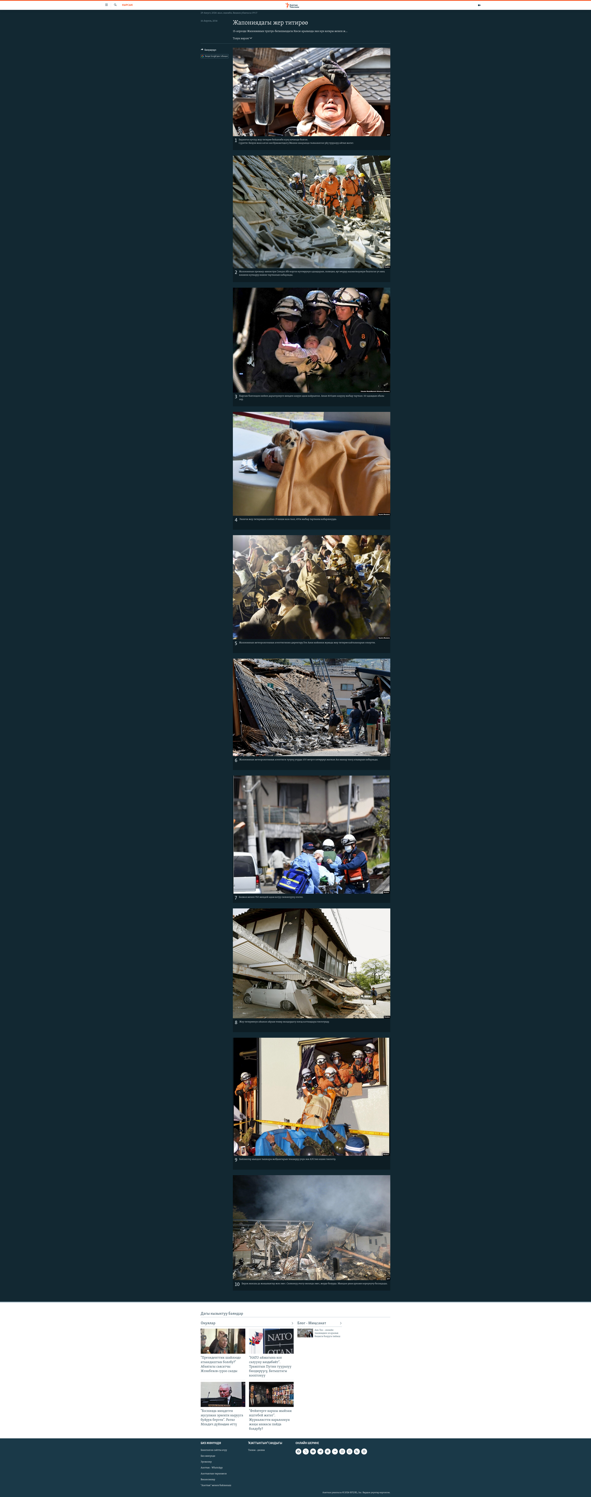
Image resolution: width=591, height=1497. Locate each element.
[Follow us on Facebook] (298, 1452)
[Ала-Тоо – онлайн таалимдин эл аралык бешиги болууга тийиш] (305, 1333)
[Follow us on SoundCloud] (335, 1452)
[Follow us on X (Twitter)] (306, 1452)
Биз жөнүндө (208, 1456)
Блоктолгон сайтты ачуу (214, 1450)
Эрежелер (206, 1462)
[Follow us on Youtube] (313, 1452)
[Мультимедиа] (479, 5)
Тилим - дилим (256, 1450)
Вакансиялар (208, 1479)
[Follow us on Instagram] (342, 1452)
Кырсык (127, 5)
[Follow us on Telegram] (320, 1452)
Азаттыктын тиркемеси (214, 1474)
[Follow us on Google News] (328, 1452)
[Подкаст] (364, 1452)
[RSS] (357, 1452)
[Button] (208, 51)
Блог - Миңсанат (311, 1323)
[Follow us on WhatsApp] (349, 1452)
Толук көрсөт (241, 38)
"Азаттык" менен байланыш (216, 1485)
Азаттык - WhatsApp (212, 1468)
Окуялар (208, 1323)
